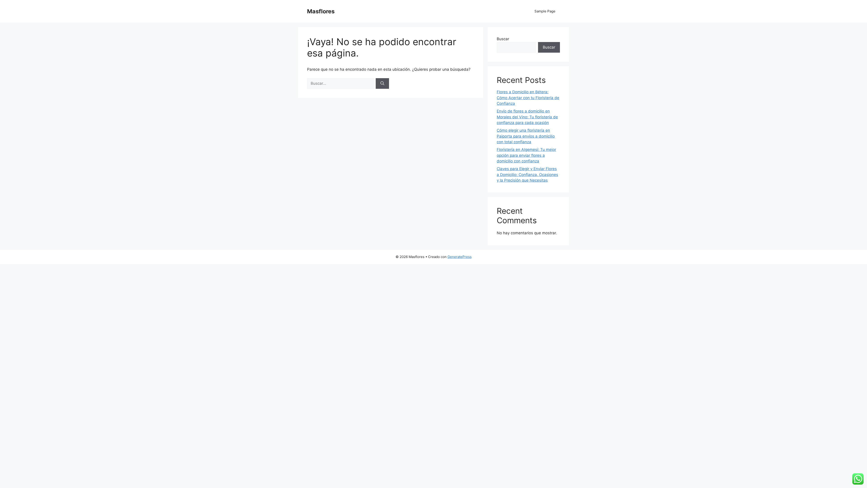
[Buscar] (382, 83)
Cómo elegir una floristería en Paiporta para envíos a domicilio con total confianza (526, 136)
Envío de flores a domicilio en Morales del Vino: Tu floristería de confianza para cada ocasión (527, 117)
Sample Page (544, 11)
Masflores (321, 11)
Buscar (503, 39)
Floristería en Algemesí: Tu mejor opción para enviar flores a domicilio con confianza (526, 155)
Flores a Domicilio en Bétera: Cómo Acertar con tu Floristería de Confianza (528, 98)
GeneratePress (459, 257)
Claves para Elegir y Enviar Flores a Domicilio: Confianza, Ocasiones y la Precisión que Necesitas (527, 175)
